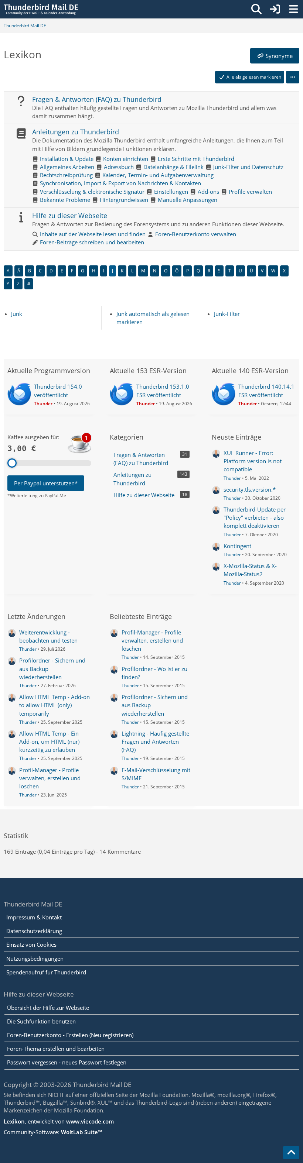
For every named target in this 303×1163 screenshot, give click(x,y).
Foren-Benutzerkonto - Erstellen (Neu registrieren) (70, 1035)
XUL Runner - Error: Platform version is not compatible (253, 461)
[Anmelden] (275, 9)
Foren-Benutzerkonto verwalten (195, 234)
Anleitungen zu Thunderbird (75, 131)
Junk (16, 313)
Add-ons (208, 191)
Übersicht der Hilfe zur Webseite (48, 1007)
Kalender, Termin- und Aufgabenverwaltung (158, 175)
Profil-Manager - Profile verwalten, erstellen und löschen (50, 778)
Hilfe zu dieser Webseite (69, 215)
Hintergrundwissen (124, 199)
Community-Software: (53, 1132)
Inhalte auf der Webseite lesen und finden (93, 234)
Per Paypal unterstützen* (46, 483)
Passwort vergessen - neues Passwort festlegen (66, 1062)
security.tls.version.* (250, 489)
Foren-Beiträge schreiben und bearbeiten (92, 242)
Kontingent (237, 546)
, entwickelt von (59, 1121)
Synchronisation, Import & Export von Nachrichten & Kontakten (120, 183)
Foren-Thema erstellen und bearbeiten (56, 1048)
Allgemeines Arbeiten (67, 167)
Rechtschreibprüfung (66, 175)
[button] (292, 77)
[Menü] (293, 9)
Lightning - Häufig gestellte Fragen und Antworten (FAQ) (155, 741)
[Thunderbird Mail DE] (40, 9)
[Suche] (256, 9)
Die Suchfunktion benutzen (41, 1021)
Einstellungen (171, 191)
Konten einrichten (125, 158)
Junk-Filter (227, 313)
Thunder (232, 478)
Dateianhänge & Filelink (173, 167)
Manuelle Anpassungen (187, 199)
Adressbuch (119, 167)
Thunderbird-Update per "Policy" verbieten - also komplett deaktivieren (255, 517)
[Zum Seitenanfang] (291, 1152)
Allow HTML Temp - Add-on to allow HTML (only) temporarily (54, 705)
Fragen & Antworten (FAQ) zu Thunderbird (96, 99)
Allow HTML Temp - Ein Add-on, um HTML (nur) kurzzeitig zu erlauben (49, 741)
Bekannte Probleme (65, 199)
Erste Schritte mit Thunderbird (196, 158)
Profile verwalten (250, 191)
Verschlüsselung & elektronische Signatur (92, 191)
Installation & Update (66, 158)
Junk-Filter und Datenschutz (248, 167)
